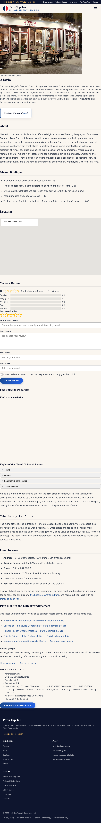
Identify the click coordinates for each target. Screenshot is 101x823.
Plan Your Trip (85, 2)
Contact (6, 755)
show (25, 113)
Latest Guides (8, 790)
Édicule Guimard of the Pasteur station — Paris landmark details (36, 636)
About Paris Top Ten (11, 777)
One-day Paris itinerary (61, 746)
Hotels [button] (7, 475)
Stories (95, 2)
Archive (6, 746)
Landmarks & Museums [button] (15, 481)
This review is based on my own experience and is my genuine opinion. (41, 374)
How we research (9, 663)
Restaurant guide (59, 750)
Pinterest (6, 798)
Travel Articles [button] (11, 486)
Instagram (7, 794)
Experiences (48, 2)
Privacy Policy (8, 759)
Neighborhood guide (61, 759)
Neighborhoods (61, 2)
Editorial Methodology (12, 781)
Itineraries (73, 2)
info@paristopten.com (13, 734)
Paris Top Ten (12, 719)
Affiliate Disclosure (24, 818)
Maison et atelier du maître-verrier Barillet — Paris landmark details (38, 641)
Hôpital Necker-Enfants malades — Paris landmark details (33, 631)
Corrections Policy (10, 785)
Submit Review (11, 380)
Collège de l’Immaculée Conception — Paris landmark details (34, 625)
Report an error (28, 663)
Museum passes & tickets (63, 755)
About (5, 764)
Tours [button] (7, 470)
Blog (5, 750)
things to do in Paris (10, 599)
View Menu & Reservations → (18, 705)
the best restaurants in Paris (44, 595)
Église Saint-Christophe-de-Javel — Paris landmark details (33, 620)
